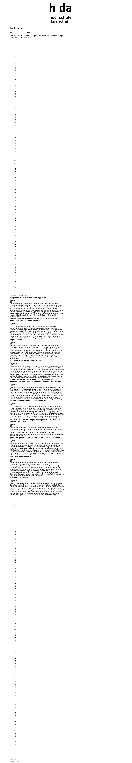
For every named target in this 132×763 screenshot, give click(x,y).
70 (15, 241)
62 (15, 218)
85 (15, 284)
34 (15, 137)
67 (15, 232)
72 (15, 247)
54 (15, 195)
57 (15, 203)
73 (15, 250)
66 (15, 229)
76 (15, 258)
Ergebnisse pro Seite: (17, 296)
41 (15, 157)
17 (15, 88)
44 (15, 166)
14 (15, 79)
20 (15, 97)
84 (15, 281)
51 (15, 186)
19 (15, 94)
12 (15, 74)
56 (15, 201)
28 (15, 120)
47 (15, 175)
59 (15, 209)
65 (15, 227)
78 (15, 264)
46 (15, 172)
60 (15, 212)
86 (15, 287)
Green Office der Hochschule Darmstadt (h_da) (28, 401)
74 (15, 252)
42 (15, 160)
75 (15, 255)
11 (15, 71)
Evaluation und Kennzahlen (20, 457)
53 (15, 192)
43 (15, 163)
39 (15, 151)
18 (15, 91)
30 (15, 126)
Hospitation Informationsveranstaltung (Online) (28, 298)
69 (15, 238)
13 (15, 76)
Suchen (29, 32)
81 (15, 273)
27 (15, 117)
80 (15, 270)
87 (15, 290)
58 (15, 206)
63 (15, 221)
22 (15, 102)
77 (15, 261)
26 (15, 114)
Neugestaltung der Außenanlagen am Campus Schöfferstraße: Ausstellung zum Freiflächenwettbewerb (34, 319)
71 (15, 244)
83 (15, 278)
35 (15, 140)
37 (15, 146)
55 (15, 198)
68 (15, 235)
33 (15, 134)
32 (15, 131)
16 (15, 85)
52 (15, 189)
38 (15, 149)
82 (15, 276)
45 (15, 169)
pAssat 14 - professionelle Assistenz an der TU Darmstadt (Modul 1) (36, 438)
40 (15, 154)
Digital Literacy (16, 340)
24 (15, 108)
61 (15, 215)
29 (15, 123)
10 (15, 68)
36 (15, 143)
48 (15, 177)
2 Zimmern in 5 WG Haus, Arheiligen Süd (25, 360)
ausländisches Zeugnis (19, 477)
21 (15, 100)
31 (15, 128)
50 (15, 183)
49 (15, 180)
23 (15, 105)
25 (15, 111)
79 (15, 267)
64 (15, 224)
